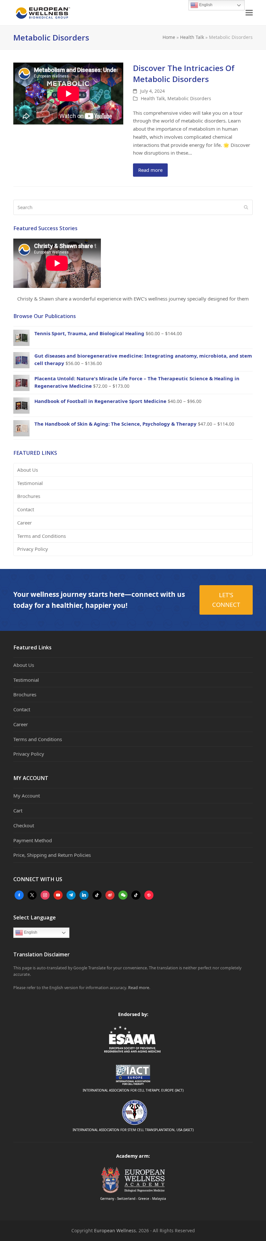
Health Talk (192, 37)
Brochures (28, 496)
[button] (249, 13)
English (30, 932)
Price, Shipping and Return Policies (52, 855)
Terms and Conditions (41, 536)
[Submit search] (246, 207)
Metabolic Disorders (189, 98)
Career (24, 522)
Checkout (23, 825)
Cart (17, 810)
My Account (26, 795)
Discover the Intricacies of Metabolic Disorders (184, 73)
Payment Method (32, 840)
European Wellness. (115, 1230)
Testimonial (30, 483)
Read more (150, 170)
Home (169, 37)
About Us (27, 470)
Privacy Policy (32, 549)
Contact (25, 509)
